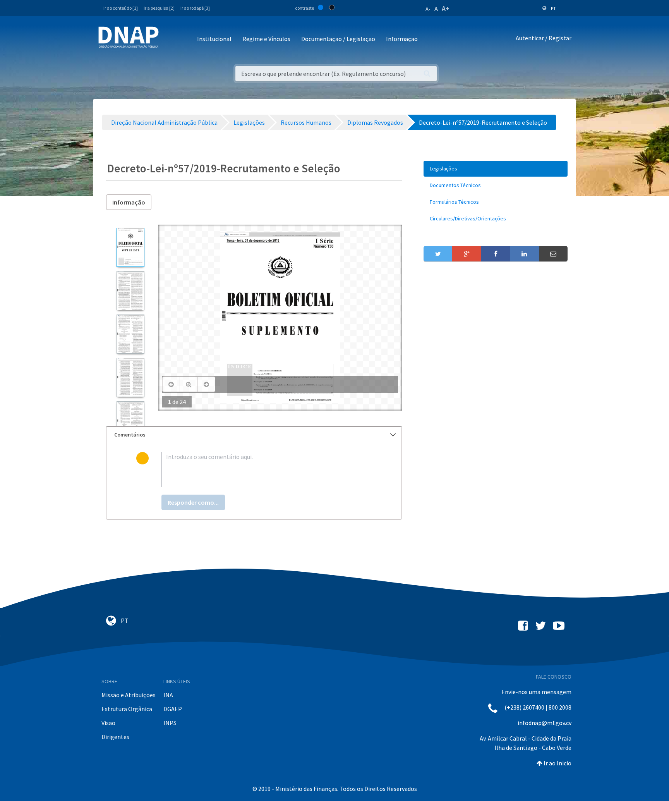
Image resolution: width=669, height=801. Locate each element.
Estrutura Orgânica (126, 709)
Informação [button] (402, 39)
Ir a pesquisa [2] (159, 8)
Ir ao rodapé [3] (195, 8)
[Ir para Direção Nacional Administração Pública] (129, 37)
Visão (108, 723)
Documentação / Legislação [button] (338, 39)
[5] (130, 421)
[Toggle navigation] (170, 39)
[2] (130, 290)
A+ (445, 8)
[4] (130, 377)
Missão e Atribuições (128, 695)
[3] (130, 334)
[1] (130, 247)
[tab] (253, 435)
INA (168, 695)
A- (428, 8)
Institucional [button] (214, 39)
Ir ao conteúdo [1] (120, 8)
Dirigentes (115, 737)
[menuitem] (496, 169)
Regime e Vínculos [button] (266, 39)
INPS (170, 723)
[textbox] (266, 469)
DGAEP (172, 709)
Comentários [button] (130, 434)
